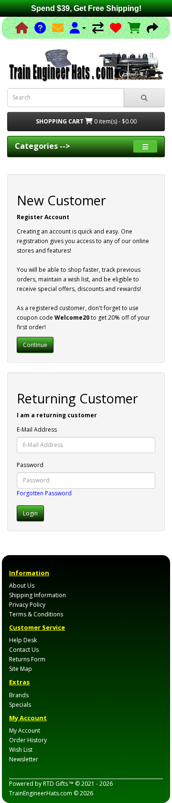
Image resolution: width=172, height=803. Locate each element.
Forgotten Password (44, 493)
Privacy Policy (27, 605)
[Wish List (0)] (115, 27)
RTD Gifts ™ (58, 784)
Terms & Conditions (36, 614)
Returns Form (27, 659)
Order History (28, 740)
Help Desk (23, 640)
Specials (20, 705)
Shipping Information (37, 595)
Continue (35, 345)
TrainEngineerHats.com (40, 793)
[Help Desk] (40, 27)
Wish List (20, 750)
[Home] (21, 27)
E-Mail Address (37, 429)
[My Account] (78, 27)
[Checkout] (152, 27)
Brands (19, 695)
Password (30, 465)
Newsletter (23, 759)
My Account (24, 730)
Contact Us (24, 650)
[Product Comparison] (98, 27)
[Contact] (58, 27)
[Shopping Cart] (134, 27)
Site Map (20, 669)
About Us (21, 585)
